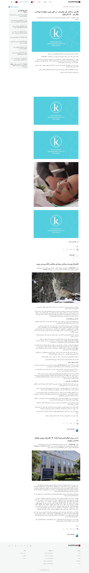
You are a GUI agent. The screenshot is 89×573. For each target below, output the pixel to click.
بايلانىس (24, 556)
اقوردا (77, 7)
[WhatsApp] (74, 250)
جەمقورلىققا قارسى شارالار (48, 561)
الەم (77, 246)
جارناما (24, 558)
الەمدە (79, 563)
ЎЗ (14, 2)
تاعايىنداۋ (73, 7)
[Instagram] (77, 250)
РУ (23, 2)
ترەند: (79, 6)
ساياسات (78, 556)
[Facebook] (67, 250)
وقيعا (70, 7)
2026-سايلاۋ (66, 7)
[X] (64, 250)
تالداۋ (34, 2)
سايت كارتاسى (23, 553)
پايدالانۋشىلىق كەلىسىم (48, 553)
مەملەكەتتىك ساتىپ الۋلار (48, 563)
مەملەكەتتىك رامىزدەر (49, 558)
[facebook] (24, 545)
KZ (27, 2)
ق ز (16, 2)
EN (21, 2)
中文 (19, 2)
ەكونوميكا (78, 561)
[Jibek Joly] (15, 7)
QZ (25, 2)
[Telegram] (71, 250)
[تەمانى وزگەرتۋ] (31, 2)
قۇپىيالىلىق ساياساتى (49, 556)
